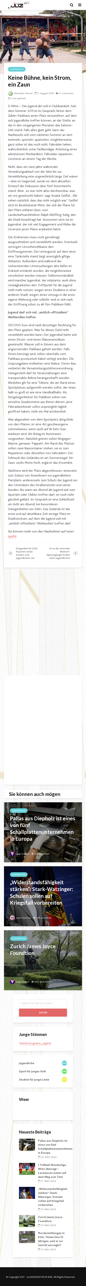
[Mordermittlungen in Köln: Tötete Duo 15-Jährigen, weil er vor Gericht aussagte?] (27, 1237)
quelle (12, 536)
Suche (43, 1012)
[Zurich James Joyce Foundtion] (43, 960)
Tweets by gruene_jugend (35, 1043)
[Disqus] (43, 622)
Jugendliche (16, 69)
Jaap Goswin (22, 853)
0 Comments (66, 93)
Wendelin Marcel (23, 93)
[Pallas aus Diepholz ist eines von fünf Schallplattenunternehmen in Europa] (43, 832)
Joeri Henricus (23, 917)
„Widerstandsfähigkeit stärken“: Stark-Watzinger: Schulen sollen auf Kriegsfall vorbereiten (52, 1197)
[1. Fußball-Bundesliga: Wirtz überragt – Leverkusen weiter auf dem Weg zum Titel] (27, 1168)
